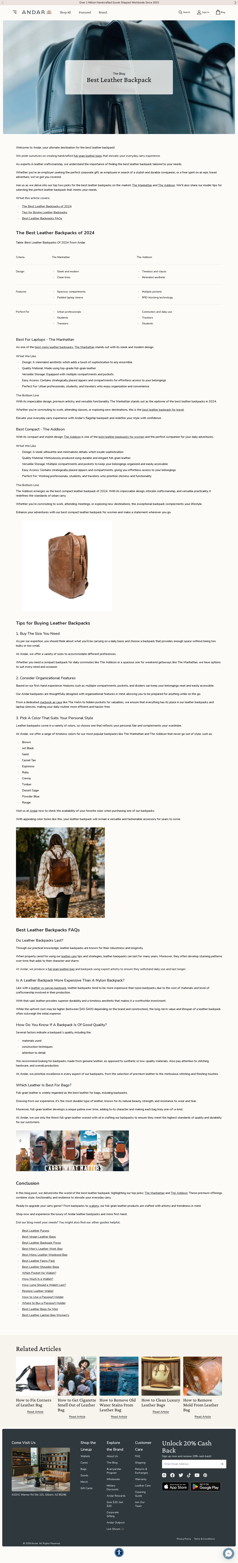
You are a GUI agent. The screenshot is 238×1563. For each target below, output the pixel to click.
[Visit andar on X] (181, 1475)
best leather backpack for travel (163, 410)
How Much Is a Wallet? (37, 1279)
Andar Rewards (116, 1496)
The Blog (112, 1462)
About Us (112, 1456)
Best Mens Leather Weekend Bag (44, 1255)
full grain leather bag (61, 969)
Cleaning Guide (140, 1494)
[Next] (236, 2)
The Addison (166, 185)
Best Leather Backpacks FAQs (42, 218)
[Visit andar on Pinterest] (205, 1475)
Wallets (85, 1456)
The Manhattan (142, 185)
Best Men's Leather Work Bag (42, 1249)
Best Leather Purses (35, 1231)
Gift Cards (87, 1488)
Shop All (65, 12)
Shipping (140, 1462)
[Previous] (2, 2)
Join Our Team (140, 1504)
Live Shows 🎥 (115, 1529)
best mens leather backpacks (54, 347)
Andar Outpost (116, 1522)
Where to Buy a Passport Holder (44, 1303)
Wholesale (113, 1479)
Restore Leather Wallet (37, 1291)
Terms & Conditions (204, 1538)
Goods (84, 1475)
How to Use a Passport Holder (43, 1297)
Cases (84, 1462)
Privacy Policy (184, 1538)
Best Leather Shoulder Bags (40, 1267)
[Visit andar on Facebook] (172, 1475)
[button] (228, 1553)
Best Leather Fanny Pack (38, 1261)
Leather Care (143, 1485)
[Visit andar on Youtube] (197, 1475)
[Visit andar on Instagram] (164, 1475)
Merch (84, 1482)
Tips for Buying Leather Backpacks (44, 212)
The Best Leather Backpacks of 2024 (47, 206)
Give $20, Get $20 (115, 1504)
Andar (34, 811)
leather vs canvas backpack (48, 988)
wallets (94, 1206)
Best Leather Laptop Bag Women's (45, 1315)
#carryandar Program (114, 1471)
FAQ (137, 1456)
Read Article (35, 1412)
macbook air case (51, 702)
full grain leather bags (88, 156)
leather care (69, 956)
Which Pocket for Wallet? (39, 1273)
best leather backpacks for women (121, 437)
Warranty (140, 1479)
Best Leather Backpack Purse (41, 1243)
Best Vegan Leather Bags (39, 1237)
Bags (84, 1469)
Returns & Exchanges (141, 1471)
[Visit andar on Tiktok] (189, 1475)
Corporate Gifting (113, 1514)
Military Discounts (113, 1487)
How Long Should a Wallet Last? (44, 1285)
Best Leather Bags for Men (40, 1309)
